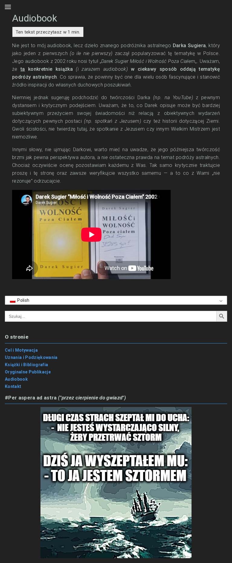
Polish (22, 300)
